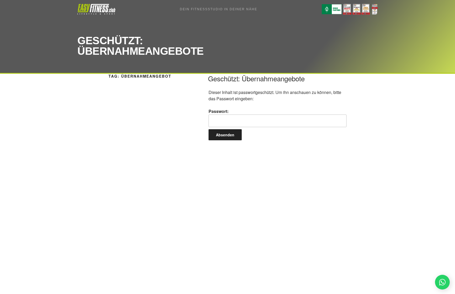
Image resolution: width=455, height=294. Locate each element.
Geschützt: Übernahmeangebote (256, 78)
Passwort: (219, 111)
